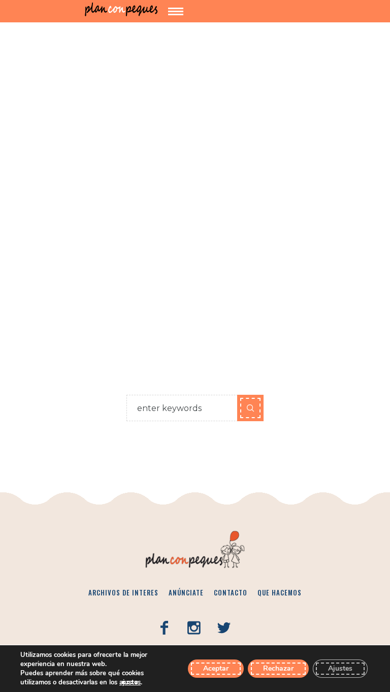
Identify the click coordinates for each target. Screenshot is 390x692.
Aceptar (216, 668)
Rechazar (278, 668)
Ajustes (340, 668)
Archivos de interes (123, 592)
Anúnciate (186, 592)
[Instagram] (194, 628)
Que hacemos (279, 592)
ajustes (130, 682)
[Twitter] (224, 628)
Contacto (230, 592)
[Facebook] (164, 628)
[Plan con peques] (121, 9)
